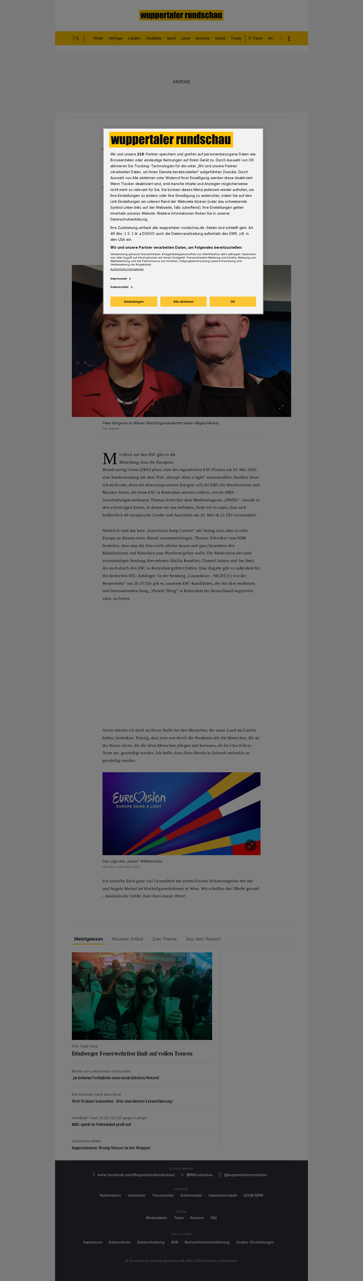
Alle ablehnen (183, 301)
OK (232, 301)
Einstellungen (133, 301)
